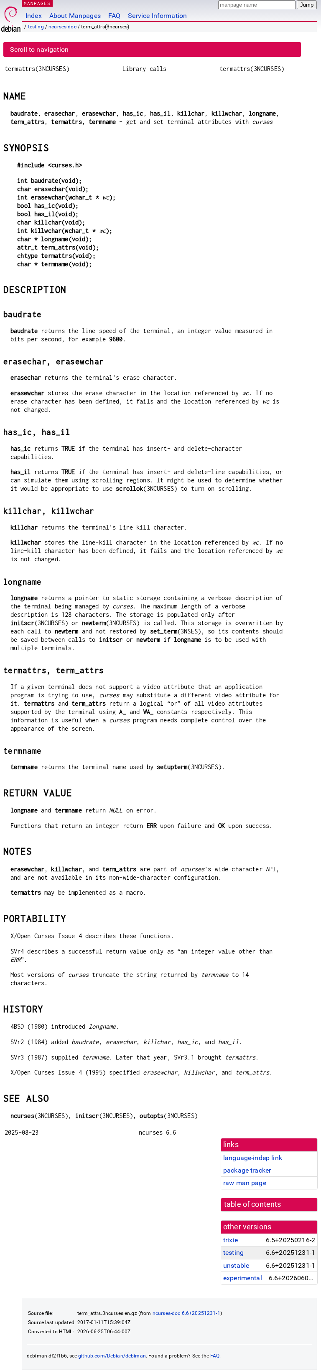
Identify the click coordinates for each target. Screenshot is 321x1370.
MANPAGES (37, 3)
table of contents (252, 1204)
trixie (230, 1240)
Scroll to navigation (39, 49)
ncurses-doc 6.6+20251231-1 (186, 1313)
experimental (242, 1278)
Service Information (157, 16)
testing (36, 27)
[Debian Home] (10, 17)
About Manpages (75, 16)
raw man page (244, 1183)
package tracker (247, 1170)
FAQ (114, 16)
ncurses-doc (62, 27)
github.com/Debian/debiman (112, 1356)
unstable (236, 1265)
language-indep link (252, 1158)
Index (33, 16)
